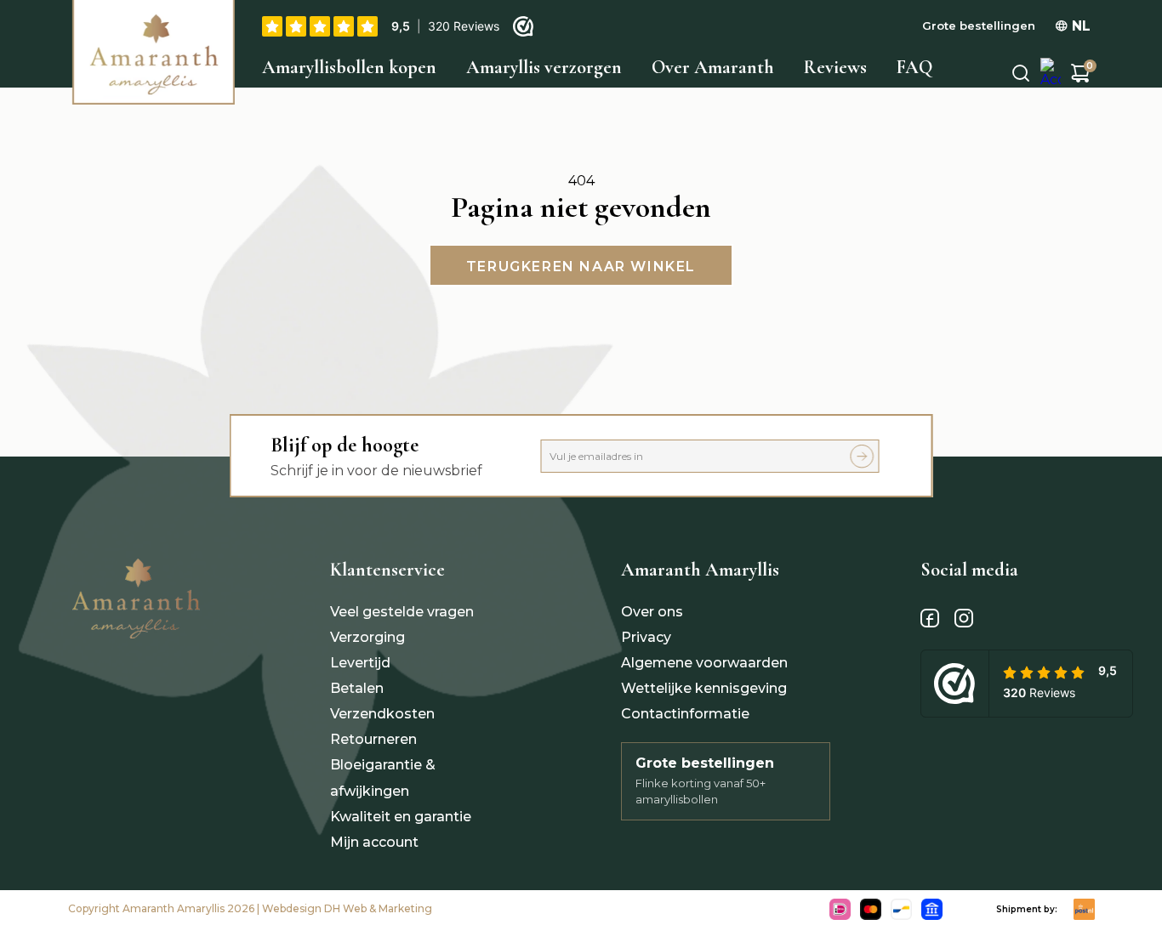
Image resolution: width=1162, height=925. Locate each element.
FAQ (914, 67)
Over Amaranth (713, 67)
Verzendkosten (382, 714)
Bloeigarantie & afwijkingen (383, 777)
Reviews (835, 67)
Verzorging (367, 637)
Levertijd (360, 663)
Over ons (652, 612)
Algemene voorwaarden (704, 663)
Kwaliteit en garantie (400, 817)
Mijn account (374, 842)
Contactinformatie (685, 714)
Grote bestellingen (978, 25)
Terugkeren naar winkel (581, 266)
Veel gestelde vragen (402, 612)
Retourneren (373, 739)
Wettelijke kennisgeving (704, 688)
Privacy (646, 637)
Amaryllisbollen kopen (349, 67)
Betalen (357, 688)
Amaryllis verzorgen (544, 67)
